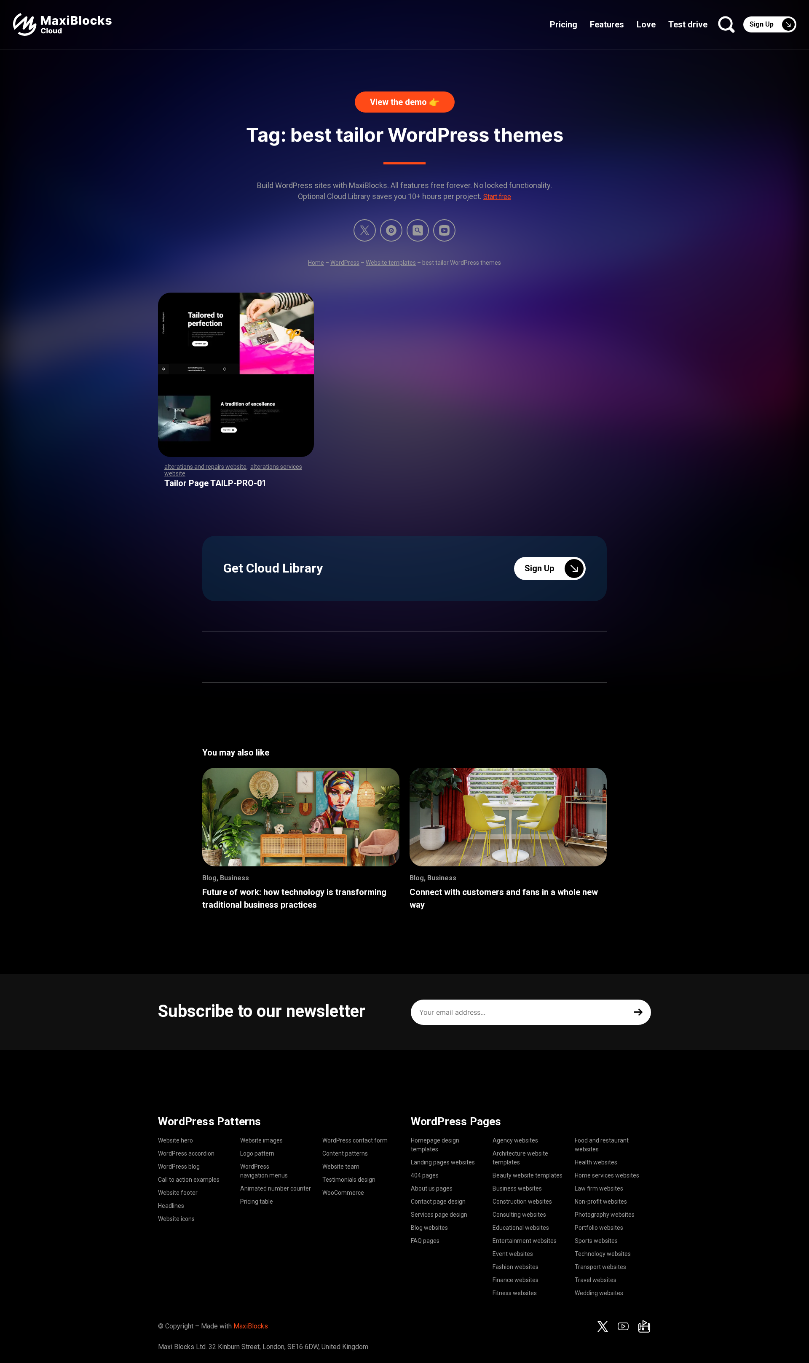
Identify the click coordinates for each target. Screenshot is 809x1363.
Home (316, 262)
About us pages (432, 1188)
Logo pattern (257, 1153)
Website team (340, 1166)
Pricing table (256, 1201)
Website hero (175, 1140)
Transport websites (600, 1267)
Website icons (176, 1218)
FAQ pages (425, 1240)
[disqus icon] (391, 230)
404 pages (425, 1175)
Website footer (178, 1192)
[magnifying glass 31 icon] (418, 230)
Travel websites (595, 1280)
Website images (261, 1140)
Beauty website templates (528, 1175)
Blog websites (429, 1227)
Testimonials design (348, 1179)
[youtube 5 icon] (444, 230)
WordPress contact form (355, 1140)
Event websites (513, 1253)
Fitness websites (515, 1293)
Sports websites (596, 1240)
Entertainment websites (525, 1240)
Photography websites (605, 1214)
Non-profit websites (601, 1201)
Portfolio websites (599, 1227)
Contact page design (438, 1201)
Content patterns (345, 1153)
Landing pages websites (443, 1162)
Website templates (391, 262)
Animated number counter (275, 1188)
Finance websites (515, 1280)
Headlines (171, 1205)
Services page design (439, 1214)
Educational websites (521, 1227)
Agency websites (515, 1140)
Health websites (596, 1162)
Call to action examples (189, 1179)
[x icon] (365, 230)
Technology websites (603, 1253)
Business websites (517, 1188)
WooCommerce (343, 1192)
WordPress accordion (186, 1153)
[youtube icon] (623, 1326)
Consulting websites (519, 1214)
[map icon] (644, 1326)
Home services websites (607, 1175)
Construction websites (522, 1201)
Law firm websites (599, 1188)
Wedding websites (599, 1293)
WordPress (344, 262)
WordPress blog (179, 1166)
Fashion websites (515, 1267)
